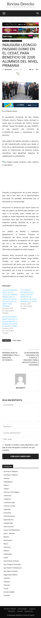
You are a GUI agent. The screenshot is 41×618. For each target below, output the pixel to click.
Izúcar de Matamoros (12, 530)
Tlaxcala (7, 585)
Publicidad (8, 554)
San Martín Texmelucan (13, 568)
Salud (6, 557)
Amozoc (7, 478)
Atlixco (6, 485)
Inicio (4, 19)
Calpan (6, 489)
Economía (7, 513)
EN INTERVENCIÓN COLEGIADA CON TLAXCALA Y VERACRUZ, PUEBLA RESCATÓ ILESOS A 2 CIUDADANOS (30, 359)
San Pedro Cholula (11, 571)
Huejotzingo (8, 523)
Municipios (11, 19)
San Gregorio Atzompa (12, 564)
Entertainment (9, 516)
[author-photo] (20, 385)
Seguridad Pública (11, 575)
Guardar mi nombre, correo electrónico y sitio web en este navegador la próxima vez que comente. (20, 447)
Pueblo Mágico (16, 340)
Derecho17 (8, 69)
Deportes (7, 509)
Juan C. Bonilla (9, 533)
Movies (6, 537)
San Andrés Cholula (23, 19)
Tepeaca (7, 581)
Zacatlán (7, 595)
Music (6, 544)
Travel (6, 588)
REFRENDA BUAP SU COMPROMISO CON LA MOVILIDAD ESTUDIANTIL (10, 356)
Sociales (7, 578)
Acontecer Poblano (11, 471)
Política (6, 550)
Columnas (7, 495)
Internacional (9, 526)
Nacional (7, 547)
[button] (38, 13)
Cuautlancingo (9, 502)
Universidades (9, 592)
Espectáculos (9, 520)
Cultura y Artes (9, 506)
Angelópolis (8, 482)
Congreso (7, 499)
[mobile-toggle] (4, 13)
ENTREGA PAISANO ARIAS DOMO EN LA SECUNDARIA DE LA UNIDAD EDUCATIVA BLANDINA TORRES (10, 321)
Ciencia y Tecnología (11, 492)
